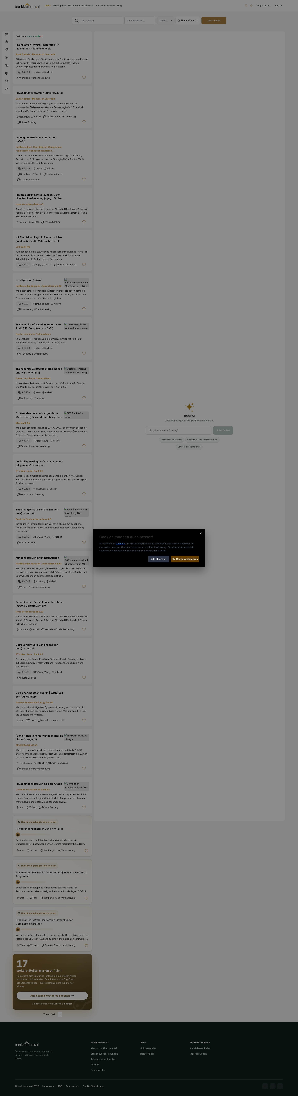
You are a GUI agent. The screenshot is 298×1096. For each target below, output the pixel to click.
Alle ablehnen (158, 559)
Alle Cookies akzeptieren (185, 559)
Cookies (120, 543)
